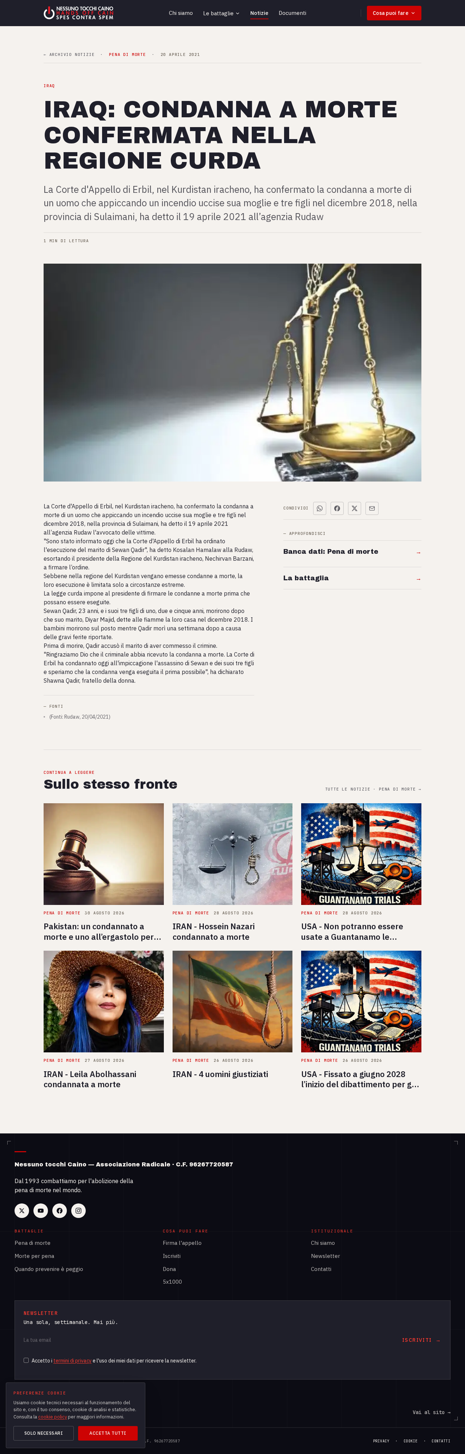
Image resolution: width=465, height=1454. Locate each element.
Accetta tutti (107, 1433)
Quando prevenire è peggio (49, 1269)
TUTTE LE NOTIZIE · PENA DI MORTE (373, 789)
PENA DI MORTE (127, 54)
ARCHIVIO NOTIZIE (69, 54)
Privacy (381, 1441)
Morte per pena (34, 1255)
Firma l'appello (182, 1242)
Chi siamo (181, 12)
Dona (169, 1269)
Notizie (259, 12)
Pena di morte (32, 1242)
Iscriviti (172, 1255)
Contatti (321, 1269)
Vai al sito (431, 1412)
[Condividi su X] (354, 508)
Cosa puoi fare (390, 13)
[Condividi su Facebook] (337, 508)
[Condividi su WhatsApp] (319, 508)
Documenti (292, 12)
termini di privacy (72, 1360)
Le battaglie (218, 13)
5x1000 (172, 1281)
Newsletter (325, 1255)
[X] (22, 1210)
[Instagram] (78, 1210)
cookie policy (52, 1417)
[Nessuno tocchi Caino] (79, 13)
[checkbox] (26, 1360)
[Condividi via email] (372, 508)
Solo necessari (43, 1433)
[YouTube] (40, 1210)
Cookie (411, 1441)
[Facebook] (59, 1210)
